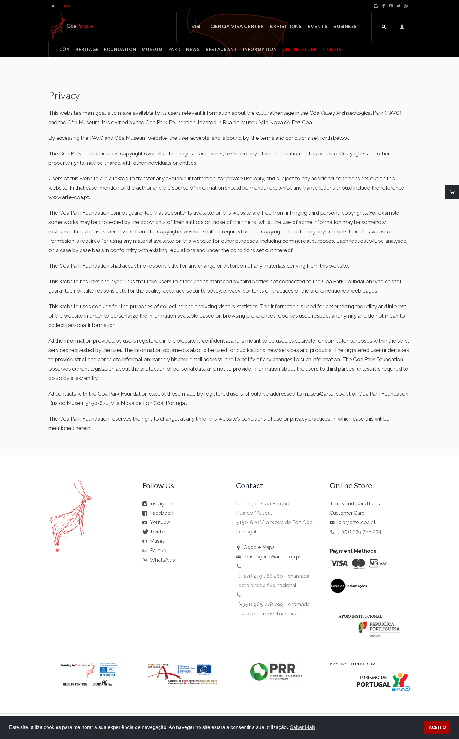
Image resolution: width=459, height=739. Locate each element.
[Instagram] (376, 5)
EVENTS (318, 26)
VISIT (197, 26)
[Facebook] (383, 5)
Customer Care (347, 513)
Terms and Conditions (355, 504)
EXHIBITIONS (286, 26)
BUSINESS (345, 26)
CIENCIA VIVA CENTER (237, 26)
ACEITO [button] (437, 727)
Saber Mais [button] (302, 727)
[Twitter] (398, 5)
